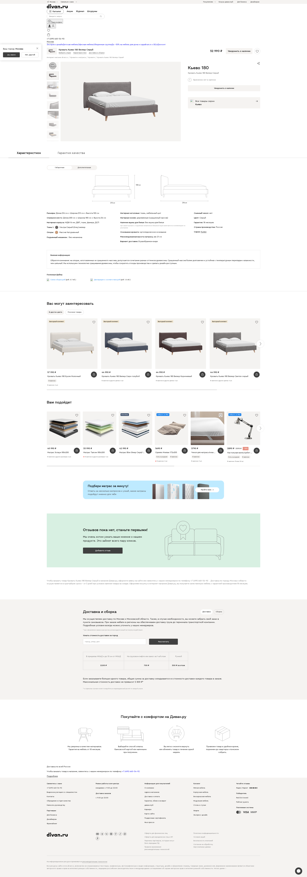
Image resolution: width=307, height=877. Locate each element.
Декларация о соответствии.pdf (107, 280)
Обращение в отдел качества (59, 801)
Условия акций (199, 837)
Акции (70, 11)
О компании (149, 788)
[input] (75, 16)
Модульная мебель (200, 801)
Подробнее (52, 776)
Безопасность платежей (203, 841)
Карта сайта (149, 814)
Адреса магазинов (152, 792)
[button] (51, 26)
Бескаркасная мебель (202, 796)
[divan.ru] (57, 6)
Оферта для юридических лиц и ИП (159, 837)
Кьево (204, 232)
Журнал (80, 11)
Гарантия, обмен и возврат (155, 801)
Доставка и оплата (152, 796)
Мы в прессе (149, 822)
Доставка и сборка (96, 53)
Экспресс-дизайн (200, 815)
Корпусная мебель (200, 792)
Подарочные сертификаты (155, 818)
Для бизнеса (52, 815)
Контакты (50, 796)
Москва (50, 42)
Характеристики (79, 53)
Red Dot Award (242, 798)
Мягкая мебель (199, 788)
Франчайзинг (52, 823)
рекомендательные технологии (94, 862)
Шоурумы (92, 11)
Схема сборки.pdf (57, 280)
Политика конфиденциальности (206, 833)
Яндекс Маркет (242, 788)
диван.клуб (149, 805)
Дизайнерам (52, 819)
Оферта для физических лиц (156, 833)
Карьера (148, 809)
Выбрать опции (65, 53)
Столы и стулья (199, 805)
